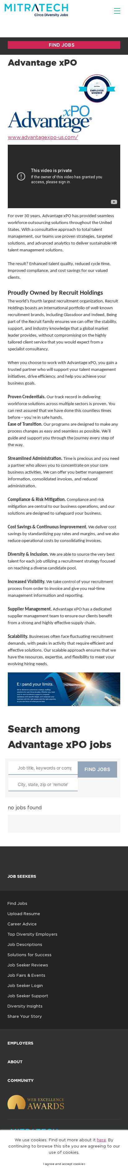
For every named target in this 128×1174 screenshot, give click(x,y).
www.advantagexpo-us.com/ (43, 137)
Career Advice (22, 924)
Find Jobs (17, 903)
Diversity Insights (25, 1006)
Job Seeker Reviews (27, 965)
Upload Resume (23, 913)
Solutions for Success (29, 954)
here (101, 1140)
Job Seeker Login (25, 985)
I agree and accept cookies (64, 1164)
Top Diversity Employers (32, 934)
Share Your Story (24, 1016)
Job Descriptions (24, 944)
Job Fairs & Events (26, 975)
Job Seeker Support (27, 996)
